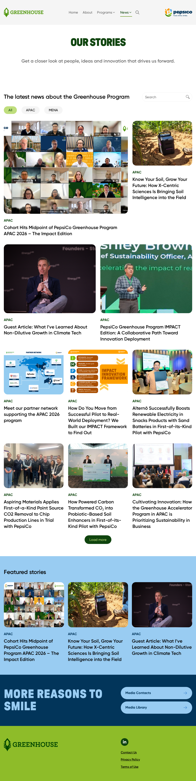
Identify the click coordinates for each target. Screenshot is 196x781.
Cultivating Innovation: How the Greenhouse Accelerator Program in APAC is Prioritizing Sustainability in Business (162, 514)
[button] (137, 12)
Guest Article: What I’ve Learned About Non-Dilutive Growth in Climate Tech (162, 647)
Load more (98, 540)
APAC (8, 220)
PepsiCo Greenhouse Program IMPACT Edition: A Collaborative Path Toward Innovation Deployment (140, 333)
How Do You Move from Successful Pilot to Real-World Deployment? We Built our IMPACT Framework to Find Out (97, 420)
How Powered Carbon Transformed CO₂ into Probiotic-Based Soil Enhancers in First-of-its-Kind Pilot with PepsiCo (94, 514)
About (87, 12)
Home (73, 12)
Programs (104, 12)
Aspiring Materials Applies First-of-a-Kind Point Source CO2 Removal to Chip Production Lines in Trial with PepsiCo (34, 514)
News (124, 12)
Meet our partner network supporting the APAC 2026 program (32, 414)
